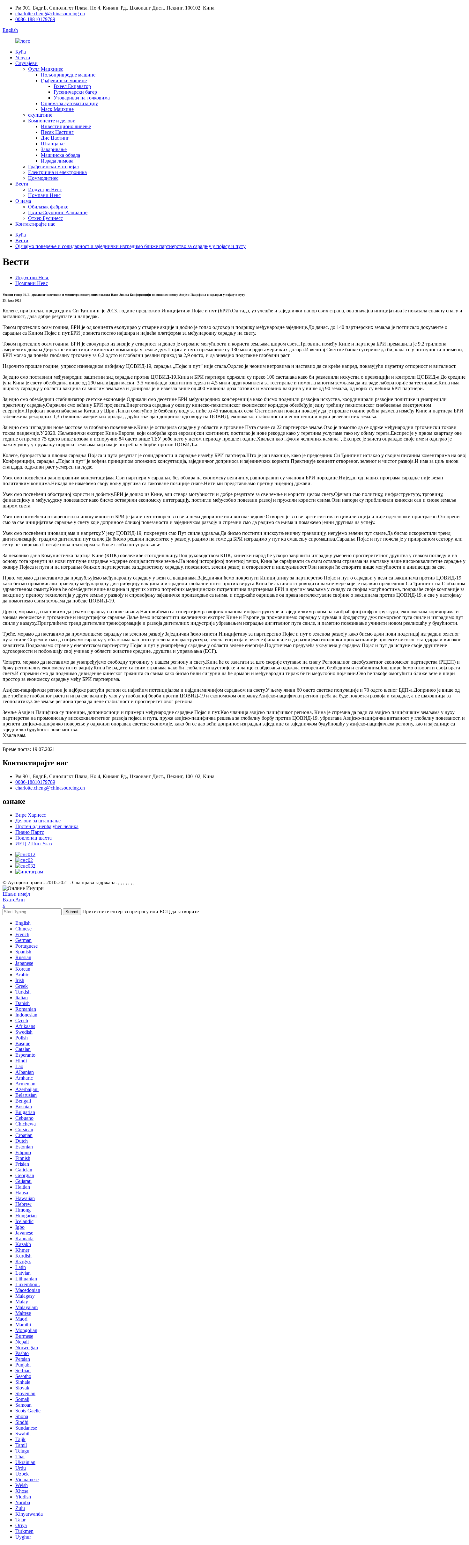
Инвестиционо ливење (66, 126)
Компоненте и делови (52, 120)
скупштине (40, 115)
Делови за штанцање (38, 820)
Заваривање (54, 149)
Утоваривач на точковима (82, 97)
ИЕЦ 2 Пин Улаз (33, 843)
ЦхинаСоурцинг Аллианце (57, 212)
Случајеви (26, 63)
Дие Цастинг (55, 138)
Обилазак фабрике (48, 206)
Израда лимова (57, 161)
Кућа (20, 52)
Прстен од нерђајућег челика (46, 826)
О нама (23, 201)
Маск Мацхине (57, 109)
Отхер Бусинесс (45, 218)
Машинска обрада (60, 155)
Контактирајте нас (35, 224)
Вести (21, 183)
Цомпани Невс (44, 195)
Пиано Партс (29, 832)
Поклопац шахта (33, 838)
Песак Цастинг (57, 132)
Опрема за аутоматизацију (69, 103)
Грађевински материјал (53, 166)
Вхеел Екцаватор (72, 86)
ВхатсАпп (14, 899)
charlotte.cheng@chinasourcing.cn (50, 13)
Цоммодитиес (43, 178)
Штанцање (52, 143)
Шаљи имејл (16, 894)
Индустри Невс (45, 189)
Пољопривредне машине (68, 74)
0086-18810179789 (35, 19)
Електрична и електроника (57, 172)
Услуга (22, 57)
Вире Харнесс (30, 815)
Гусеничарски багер (75, 92)
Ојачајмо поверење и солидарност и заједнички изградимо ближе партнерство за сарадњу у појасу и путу (130, 246)
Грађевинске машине (64, 80)
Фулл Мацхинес (45, 69)
